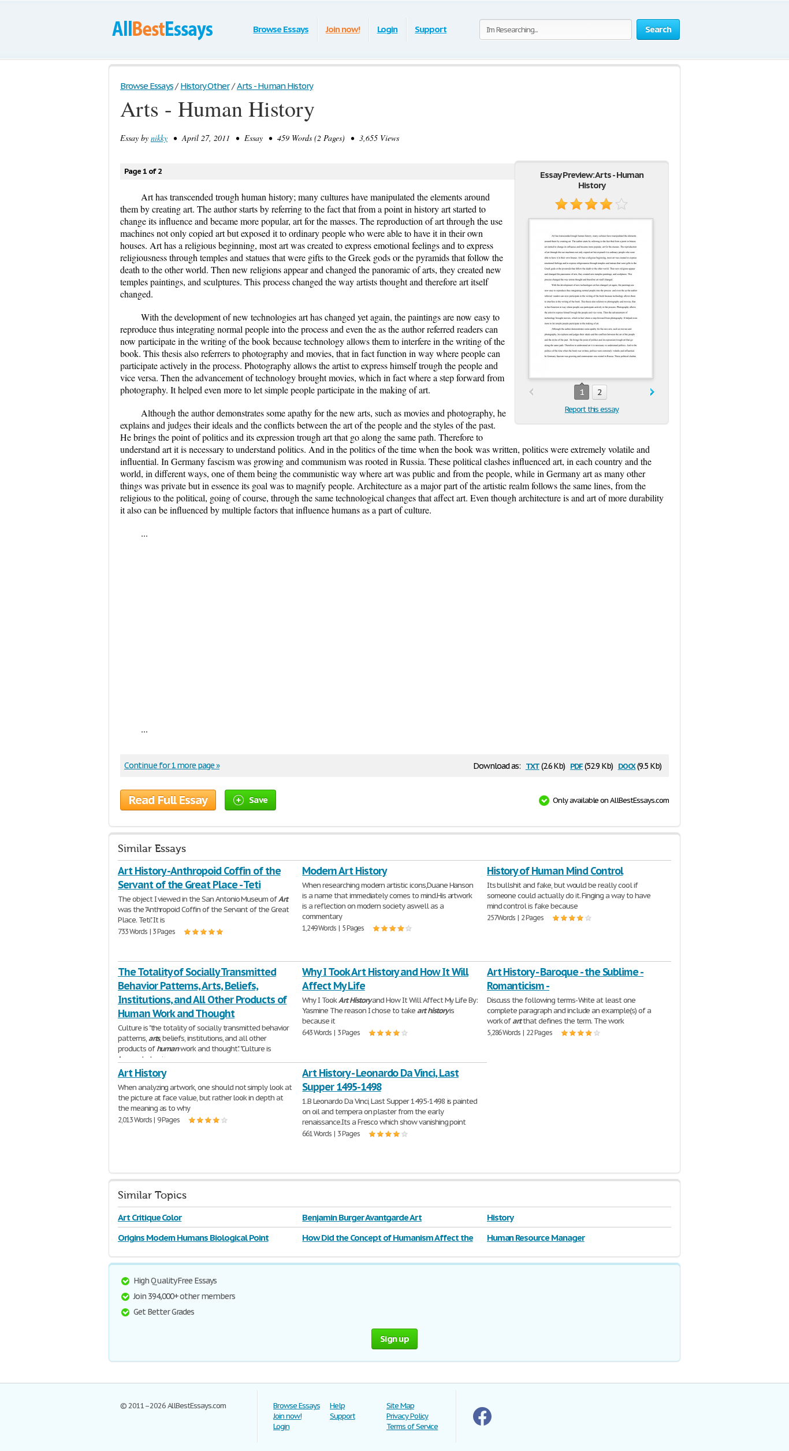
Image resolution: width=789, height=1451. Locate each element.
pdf (576, 765)
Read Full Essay (168, 800)
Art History (142, 1073)
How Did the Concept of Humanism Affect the (387, 1237)
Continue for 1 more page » (171, 765)
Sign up (394, 1338)
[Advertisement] (394, 631)
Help (337, 1406)
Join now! (343, 29)
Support (430, 29)
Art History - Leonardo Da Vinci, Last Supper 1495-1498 (380, 1079)
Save (258, 799)
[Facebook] (482, 1423)
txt (532, 765)
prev (531, 392)
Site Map (400, 1406)
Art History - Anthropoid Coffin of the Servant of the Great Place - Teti (199, 877)
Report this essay (592, 409)
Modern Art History (344, 870)
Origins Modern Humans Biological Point (193, 1237)
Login (387, 29)
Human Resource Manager (536, 1237)
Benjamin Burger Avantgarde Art (362, 1217)
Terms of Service (412, 1426)
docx (627, 765)
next (652, 392)
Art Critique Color (149, 1217)
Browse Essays (280, 29)
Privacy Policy (407, 1416)
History (500, 1217)
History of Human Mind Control (555, 870)
